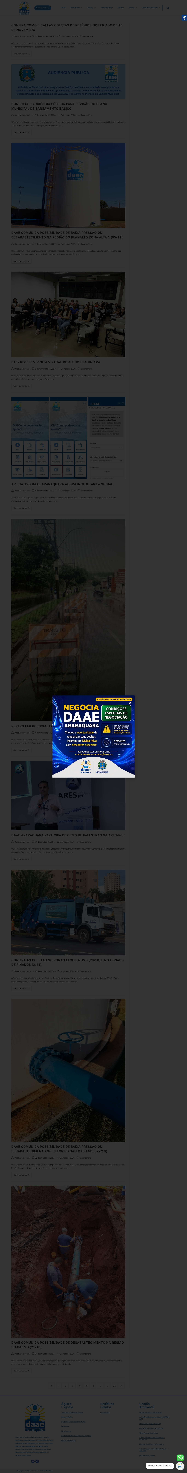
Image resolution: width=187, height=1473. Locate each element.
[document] (93, 736)
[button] (130, 702)
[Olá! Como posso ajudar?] (180, 1466)
